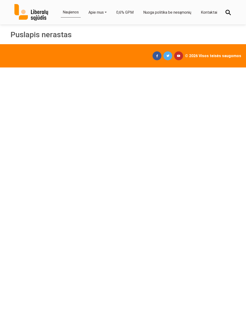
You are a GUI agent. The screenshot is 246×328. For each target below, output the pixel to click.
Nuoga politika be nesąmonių (167, 12)
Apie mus (96, 12)
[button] (157, 55)
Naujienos (71, 12)
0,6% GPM (125, 12)
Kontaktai (209, 12)
